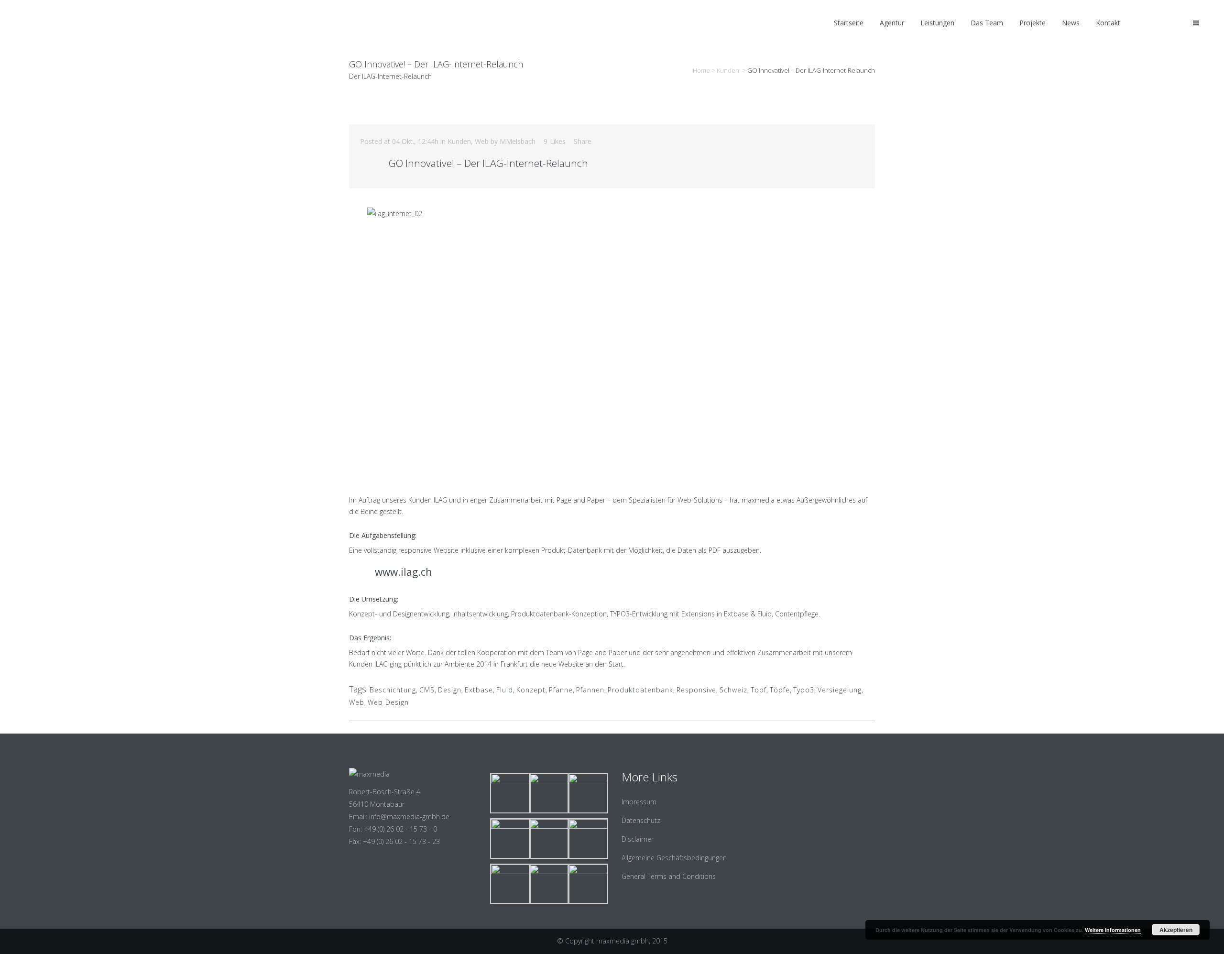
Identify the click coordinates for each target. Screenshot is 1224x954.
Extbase (479, 689)
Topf (758, 689)
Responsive (696, 689)
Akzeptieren (1175, 929)
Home (701, 70)
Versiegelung (840, 689)
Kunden (728, 70)
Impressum (639, 801)
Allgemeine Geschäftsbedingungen (674, 857)
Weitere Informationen (1113, 929)
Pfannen (590, 689)
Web (482, 141)
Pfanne (561, 689)
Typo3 (803, 689)
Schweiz (733, 689)
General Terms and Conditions (669, 876)
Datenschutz (641, 820)
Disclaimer (638, 839)
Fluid (504, 689)
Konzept (531, 689)
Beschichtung (393, 689)
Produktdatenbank (640, 689)
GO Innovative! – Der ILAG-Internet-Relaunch (488, 163)
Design (449, 689)
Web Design (388, 702)
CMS (427, 689)
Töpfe (780, 689)
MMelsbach (518, 141)
